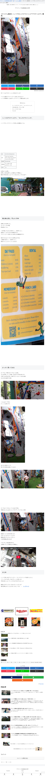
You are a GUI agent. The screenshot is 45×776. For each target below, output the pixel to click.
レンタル (21, 662)
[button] (42, 361)
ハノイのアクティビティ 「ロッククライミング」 (23, 105)
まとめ (14, 110)
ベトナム (17, 662)
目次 (21, 103)
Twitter (22, 770)
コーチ (9, 662)
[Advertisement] (22, 205)
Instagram (37, 770)
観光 (41, 662)
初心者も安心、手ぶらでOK (18, 107)
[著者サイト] (11, 677)
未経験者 (37, 662)
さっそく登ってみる (17, 109)
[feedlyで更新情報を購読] (33, 677)
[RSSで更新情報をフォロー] (22, 680)
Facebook (8, 770)
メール (22, 772)
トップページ (26, 586)
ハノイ (13, 662)
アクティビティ (4, 662)
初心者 (33, 662)
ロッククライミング (28, 662)
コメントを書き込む (22, 758)
